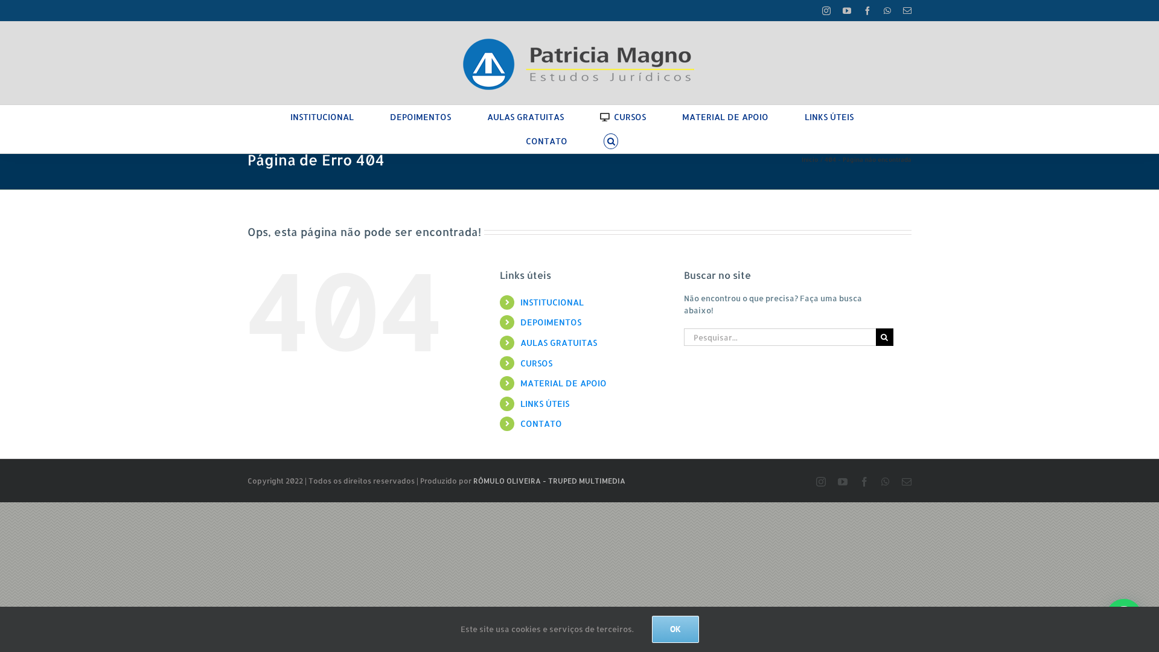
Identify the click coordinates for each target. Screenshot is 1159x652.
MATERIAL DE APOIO (563, 383)
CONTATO (541, 423)
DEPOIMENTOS (550, 322)
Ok (675, 629)
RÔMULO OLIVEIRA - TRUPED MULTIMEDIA (549, 480)
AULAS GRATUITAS (558, 342)
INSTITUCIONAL (552, 302)
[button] (611, 141)
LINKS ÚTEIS (544, 403)
